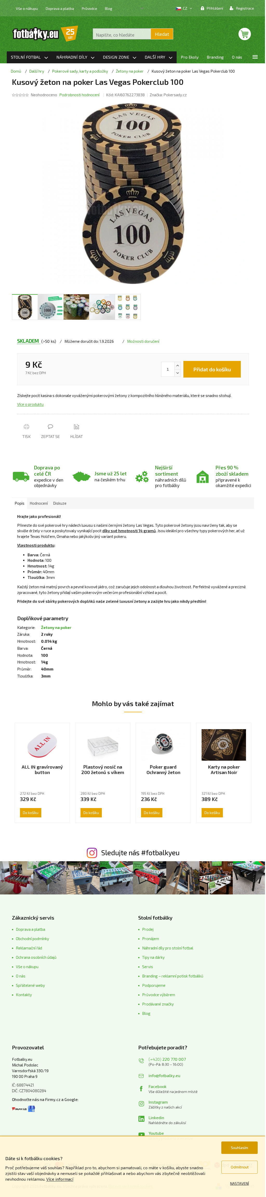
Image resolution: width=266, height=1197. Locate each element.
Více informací (59, 1179)
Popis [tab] (19, 503)
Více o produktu (30, 404)
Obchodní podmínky (32, 938)
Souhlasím (239, 1147)
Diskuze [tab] (59, 503)
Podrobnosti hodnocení (79, 94)
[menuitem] (29, 57)
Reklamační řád (29, 948)
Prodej (148, 929)
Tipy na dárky (153, 957)
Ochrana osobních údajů (36, 957)
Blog (108, 8)
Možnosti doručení (143, 341)
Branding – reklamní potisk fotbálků (172, 976)
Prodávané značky (158, 1004)
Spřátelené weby (30, 985)
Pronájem (150, 938)
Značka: (168, 94)
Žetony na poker (56, 627)
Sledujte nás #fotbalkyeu (140, 852)
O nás (20, 976)
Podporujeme (153, 985)
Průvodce (89, 8)
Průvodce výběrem (158, 994)
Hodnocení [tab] (39, 503)
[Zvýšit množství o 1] (177, 365)
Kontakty (24, 994)
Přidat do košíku (212, 369)
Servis (147, 966)
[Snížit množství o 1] (177, 373)
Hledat (162, 34)
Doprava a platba (60, 8)
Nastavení (239, 1183)
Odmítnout (240, 1167)
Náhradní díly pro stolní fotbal (167, 948)
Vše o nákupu (27, 8)
